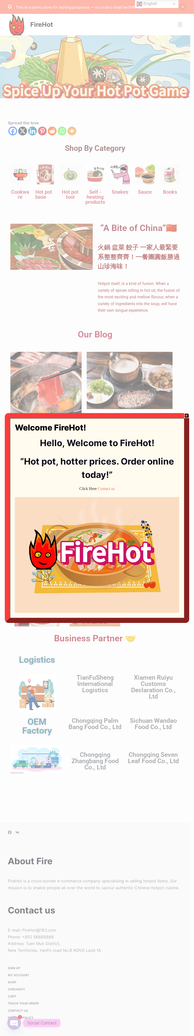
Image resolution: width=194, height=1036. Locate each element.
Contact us (106, 488)
